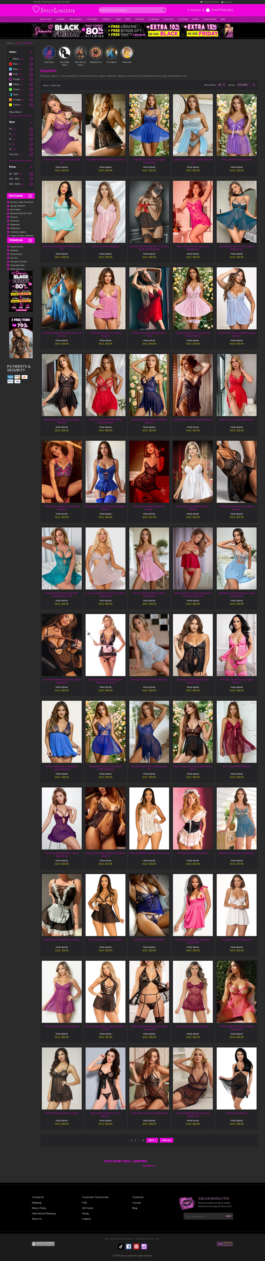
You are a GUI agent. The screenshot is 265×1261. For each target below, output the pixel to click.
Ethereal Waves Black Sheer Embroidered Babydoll (105, 854)
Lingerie (60, 19)
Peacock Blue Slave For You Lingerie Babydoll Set (237, 247)
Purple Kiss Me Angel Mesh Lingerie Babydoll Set (62, 854)
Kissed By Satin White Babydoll (236, 939)
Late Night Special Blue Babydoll (149, 939)
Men (223, 19)
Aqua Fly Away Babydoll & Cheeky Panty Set (62, 247)
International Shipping (44, 1213)
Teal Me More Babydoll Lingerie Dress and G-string (62, 334)
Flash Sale (49, 62)
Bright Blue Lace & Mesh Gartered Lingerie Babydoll (105, 507)
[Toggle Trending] (30, 240)
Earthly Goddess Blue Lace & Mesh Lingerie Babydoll (61, 767)
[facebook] (129, 1246)
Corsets (106, 19)
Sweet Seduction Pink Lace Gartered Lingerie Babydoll (193, 334)
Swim (118, 19)
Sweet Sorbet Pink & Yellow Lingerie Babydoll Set (237, 1027)
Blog (134, 1208)
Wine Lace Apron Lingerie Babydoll (193, 1026)
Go (228, 1216)
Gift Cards (87, 1208)
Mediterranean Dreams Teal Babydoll (236, 853)
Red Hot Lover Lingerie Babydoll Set (237, 419)
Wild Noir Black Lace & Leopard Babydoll (193, 419)
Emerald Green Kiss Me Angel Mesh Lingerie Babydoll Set (62, 594)
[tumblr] (121, 1246)
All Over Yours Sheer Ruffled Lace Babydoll (149, 507)
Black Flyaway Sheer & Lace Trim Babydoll (105, 1114)
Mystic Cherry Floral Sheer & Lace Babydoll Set (193, 247)
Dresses (139, 19)
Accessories (209, 19)
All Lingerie (112, 62)
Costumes (92, 19)
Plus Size (168, 19)
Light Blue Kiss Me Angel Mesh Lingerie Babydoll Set (236, 594)
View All (166, 1140)
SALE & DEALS (75, 19)
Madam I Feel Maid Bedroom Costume (62, 939)
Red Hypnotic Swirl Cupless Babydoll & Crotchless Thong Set (192, 594)
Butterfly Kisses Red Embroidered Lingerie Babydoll (105, 421)
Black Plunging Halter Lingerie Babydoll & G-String (105, 1027)
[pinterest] (136, 1246)
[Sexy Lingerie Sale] (132, 30)
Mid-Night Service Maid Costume (193, 853)
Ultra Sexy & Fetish (80, 63)
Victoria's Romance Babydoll (105, 246)
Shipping (36, 1202)
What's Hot (46, 19)
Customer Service (210, 2)
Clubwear (153, 19)
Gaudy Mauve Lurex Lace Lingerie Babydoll (105, 334)
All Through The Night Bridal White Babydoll (193, 507)
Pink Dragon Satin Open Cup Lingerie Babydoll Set (192, 941)
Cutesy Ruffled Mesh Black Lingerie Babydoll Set (193, 1114)
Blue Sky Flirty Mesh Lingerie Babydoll (149, 679)
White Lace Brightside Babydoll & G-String (149, 853)
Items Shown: (210, 85)
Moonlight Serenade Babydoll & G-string (105, 159)
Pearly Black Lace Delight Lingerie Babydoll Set (193, 681)
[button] (21, 291)
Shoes (195, 19)
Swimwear (127, 62)
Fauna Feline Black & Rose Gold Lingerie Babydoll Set (62, 681)
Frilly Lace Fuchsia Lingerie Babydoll (62, 1026)
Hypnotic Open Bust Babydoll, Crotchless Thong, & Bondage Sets (149, 247)
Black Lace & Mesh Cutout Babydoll (105, 939)
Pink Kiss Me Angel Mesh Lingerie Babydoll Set (149, 594)
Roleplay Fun (96, 62)
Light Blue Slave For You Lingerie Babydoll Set (193, 161)
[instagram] (144, 1246)
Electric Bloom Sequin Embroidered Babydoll (62, 507)
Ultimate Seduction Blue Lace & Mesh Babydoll (149, 421)
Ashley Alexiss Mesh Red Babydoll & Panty (149, 334)
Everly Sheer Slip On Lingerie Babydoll (149, 1113)
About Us (37, 1218)
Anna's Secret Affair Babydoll (237, 766)
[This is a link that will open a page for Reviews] (225, 1244)
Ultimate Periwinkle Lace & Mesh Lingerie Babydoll (236, 334)
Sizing (85, 1213)
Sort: (231, 85)
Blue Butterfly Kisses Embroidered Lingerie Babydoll (105, 767)
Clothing (183, 19)
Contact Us (38, 1197)
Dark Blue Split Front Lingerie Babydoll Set (149, 767)
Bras (128, 19)
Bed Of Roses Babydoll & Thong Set (62, 1113)
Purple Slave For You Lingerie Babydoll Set (61, 161)
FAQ (84, 1202)
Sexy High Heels (64, 63)
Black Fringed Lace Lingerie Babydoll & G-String (192, 767)
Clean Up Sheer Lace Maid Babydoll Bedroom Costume (105, 681)
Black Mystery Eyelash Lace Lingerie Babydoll (237, 507)
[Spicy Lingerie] (64, 10)
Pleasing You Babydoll (236, 1113)
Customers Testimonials (95, 1197)
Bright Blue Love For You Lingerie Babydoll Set (149, 161)
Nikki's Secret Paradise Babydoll (236, 159)
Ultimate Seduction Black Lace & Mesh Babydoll (61, 421)
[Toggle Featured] (30, 196)
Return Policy (39, 1208)
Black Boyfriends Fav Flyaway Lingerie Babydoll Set (149, 1027)
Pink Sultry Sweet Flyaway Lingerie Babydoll (236, 681)
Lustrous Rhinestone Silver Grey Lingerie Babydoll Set (105, 594)
